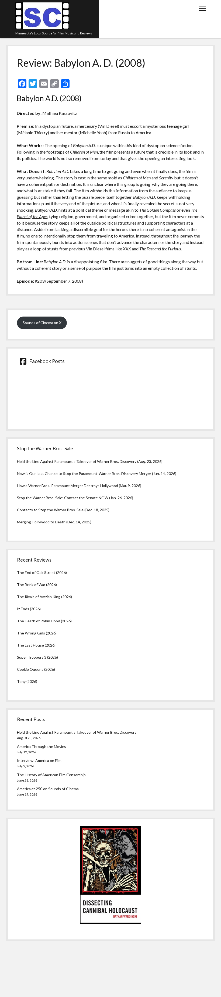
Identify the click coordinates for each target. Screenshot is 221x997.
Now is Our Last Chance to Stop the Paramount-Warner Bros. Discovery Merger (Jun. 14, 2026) (96, 473)
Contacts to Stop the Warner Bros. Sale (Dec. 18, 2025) (63, 510)
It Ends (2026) (29, 608)
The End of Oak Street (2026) (42, 572)
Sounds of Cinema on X (42, 322)
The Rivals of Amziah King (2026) (44, 596)
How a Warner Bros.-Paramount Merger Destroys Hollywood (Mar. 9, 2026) (79, 485)
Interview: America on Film (39, 760)
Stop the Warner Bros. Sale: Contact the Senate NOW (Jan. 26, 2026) (75, 497)
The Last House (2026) (36, 645)
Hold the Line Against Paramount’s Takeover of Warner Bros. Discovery (76, 732)
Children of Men (84, 151)
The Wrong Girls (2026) (37, 633)
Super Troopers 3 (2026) (37, 657)
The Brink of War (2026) (37, 584)
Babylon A (33, 98)
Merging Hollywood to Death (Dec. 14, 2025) (54, 522)
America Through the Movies (41, 746)
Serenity (166, 177)
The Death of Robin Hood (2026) (44, 621)
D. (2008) (67, 98)
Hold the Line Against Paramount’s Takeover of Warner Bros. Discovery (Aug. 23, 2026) (90, 461)
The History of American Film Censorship (51, 774)
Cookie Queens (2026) (36, 669)
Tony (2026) (27, 681)
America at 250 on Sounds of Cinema (48, 788)
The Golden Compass (157, 209)
